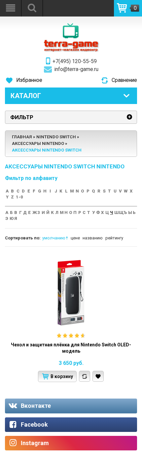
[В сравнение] (84, 376)
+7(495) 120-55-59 (75, 61)
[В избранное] (98, 376)
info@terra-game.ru (76, 69)
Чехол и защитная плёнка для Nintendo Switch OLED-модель (71, 348)
